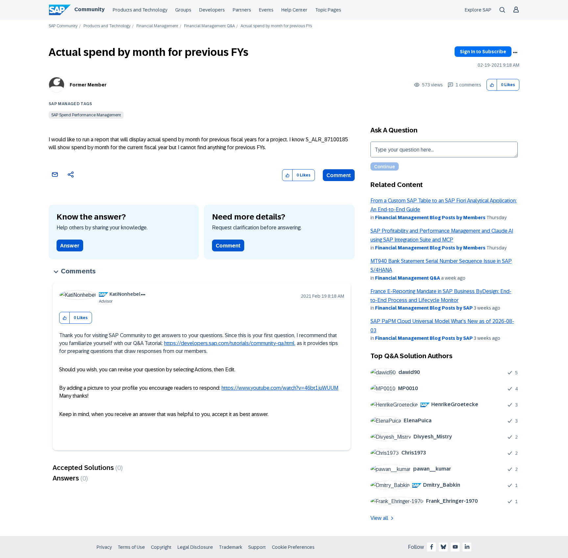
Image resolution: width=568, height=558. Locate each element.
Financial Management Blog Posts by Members (430, 217)
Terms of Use (131, 547)
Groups (183, 9)
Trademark (230, 547)
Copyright (161, 547)
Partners (242, 9)
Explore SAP (478, 9)
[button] (492, 85)
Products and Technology (140, 9)
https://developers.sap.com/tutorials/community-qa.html (229, 343)
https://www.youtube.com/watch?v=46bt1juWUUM (280, 388)
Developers (212, 9)
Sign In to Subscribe (483, 51)
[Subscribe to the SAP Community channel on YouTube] (455, 546)
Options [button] (515, 52)
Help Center (294, 9)
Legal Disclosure (195, 547)
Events (266, 9)
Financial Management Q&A (209, 26)
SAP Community (63, 26)
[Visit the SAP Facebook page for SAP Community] (431, 546)
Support (257, 547)
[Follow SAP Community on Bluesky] (443, 546)
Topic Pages (328, 9)
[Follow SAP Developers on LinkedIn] (467, 546)
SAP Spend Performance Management (86, 115)
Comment (338, 175)
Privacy (104, 547)
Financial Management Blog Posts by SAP (424, 308)
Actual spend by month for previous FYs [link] (276, 26)
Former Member (88, 84)
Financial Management (157, 26)
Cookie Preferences (293, 547)
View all (379, 518)
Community (89, 9)
